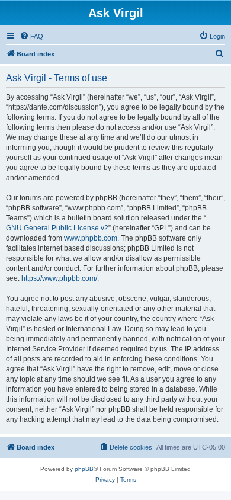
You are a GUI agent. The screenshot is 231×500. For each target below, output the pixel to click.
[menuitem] (31, 36)
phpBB (84, 469)
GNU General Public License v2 (57, 228)
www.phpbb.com (90, 238)
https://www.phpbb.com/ (59, 278)
